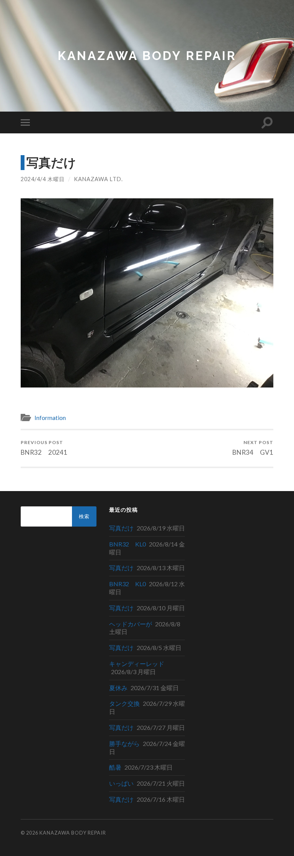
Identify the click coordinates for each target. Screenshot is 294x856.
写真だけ (121, 528)
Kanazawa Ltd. (98, 179)
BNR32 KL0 (127, 544)
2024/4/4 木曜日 (43, 179)
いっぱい (121, 783)
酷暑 (115, 767)
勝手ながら (124, 743)
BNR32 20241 (44, 447)
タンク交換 (124, 703)
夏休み (118, 687)
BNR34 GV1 (252, 447)
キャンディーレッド (136, 663)
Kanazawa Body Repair (147, 56)
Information (50, 417)
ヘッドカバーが (130, 623)
